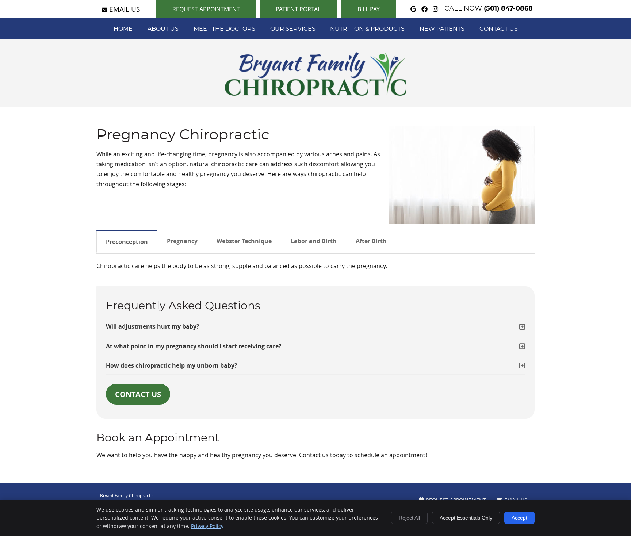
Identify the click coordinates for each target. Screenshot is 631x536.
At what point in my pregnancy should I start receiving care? (194, 346)
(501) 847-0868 (508, 8)
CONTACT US (138, 394)
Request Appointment (206, 9)
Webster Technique (244, 241)
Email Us (124, 9)
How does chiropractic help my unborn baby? (171, 365)
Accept (519, 518)
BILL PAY (368, 9)
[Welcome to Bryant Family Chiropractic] (315, 93)
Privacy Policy (207, 525)
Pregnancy (182, 241)
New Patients (442, 29)
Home (123, 29)
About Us (163, 29)
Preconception (127, 242)
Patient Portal (298, 9)
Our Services (293, 29)
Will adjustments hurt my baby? (152, 326)
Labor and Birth (314, 241)
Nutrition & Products (367, 29)
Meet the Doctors (224, 29)
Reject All (409, 518)
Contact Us (498, 29)
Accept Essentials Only (466, 518)
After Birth (371, 241)
